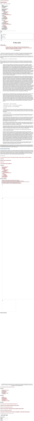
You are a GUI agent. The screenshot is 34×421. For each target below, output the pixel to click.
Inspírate (3, 173)
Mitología (23, 157)
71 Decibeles (3, 168)
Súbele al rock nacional (5, 166)
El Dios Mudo (13, 157)
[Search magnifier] (1, 31)
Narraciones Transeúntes (28, 157)
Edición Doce (9, 157)
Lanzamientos (5, 170)
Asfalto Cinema (4, 171)
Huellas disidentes (4, 167)
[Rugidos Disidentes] (4, 0)
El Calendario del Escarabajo (7, 172)
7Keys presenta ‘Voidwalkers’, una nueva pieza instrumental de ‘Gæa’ (11, 182)
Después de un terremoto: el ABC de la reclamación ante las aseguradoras (11, 183)
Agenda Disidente (6, 169)
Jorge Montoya (17, 157)
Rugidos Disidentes (3, 2)
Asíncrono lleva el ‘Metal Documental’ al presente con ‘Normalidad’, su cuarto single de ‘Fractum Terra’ (15, 181)
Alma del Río (5, 175)
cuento (3, 157)
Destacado (5, 157)
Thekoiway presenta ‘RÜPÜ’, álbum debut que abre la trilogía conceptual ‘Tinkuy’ (12, 408)
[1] (9, 70)
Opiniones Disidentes (5, 176)
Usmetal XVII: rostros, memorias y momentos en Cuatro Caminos (10, 180)
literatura (20, 157)
